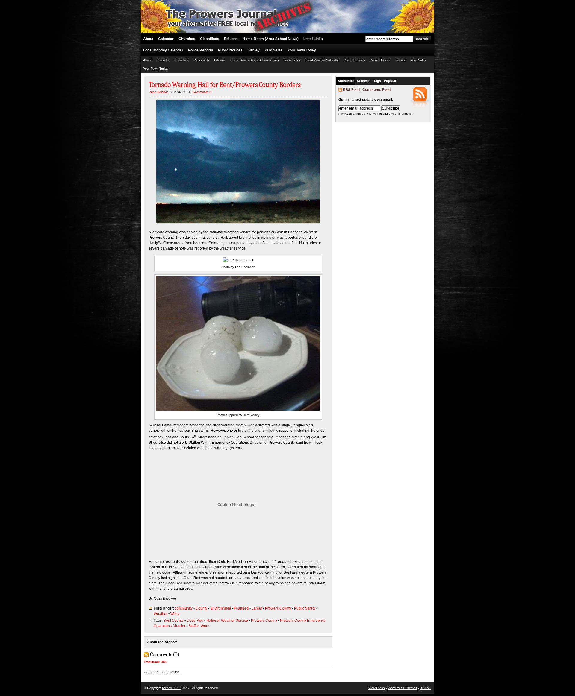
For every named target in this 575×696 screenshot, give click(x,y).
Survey (253, 50)
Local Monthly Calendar (163, 50)
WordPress (376, 688)
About (148, 39)
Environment (220, 608)
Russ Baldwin (158, 92)
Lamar (257, 608)
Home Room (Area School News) (271, 39)
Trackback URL (155, 662)
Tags (377, 81)
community (184, 608)
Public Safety (304, 608)
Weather (160, 614)
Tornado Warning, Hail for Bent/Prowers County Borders (224, 84)
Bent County (174, 621)
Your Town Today (302, 50)
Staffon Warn (198, 626)
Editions (231, 39)
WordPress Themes (402, 688)
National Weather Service (227, 621)
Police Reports (200, 50)
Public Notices (230, 50)
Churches (186, 39)
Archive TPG (171, 688)
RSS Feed (351, 90)
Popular (390, 81)
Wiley (174, 614)
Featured (241, 608)
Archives (363, 81)
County (201, 608)
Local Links (313, 39)
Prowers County (278, 608)
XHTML (425, 688)
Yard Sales (273, 50)
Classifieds (209, 39)
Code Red (195, 621)
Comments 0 (202, 92)
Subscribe (346, 81)
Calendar (166, 39)
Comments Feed (376, 90)
